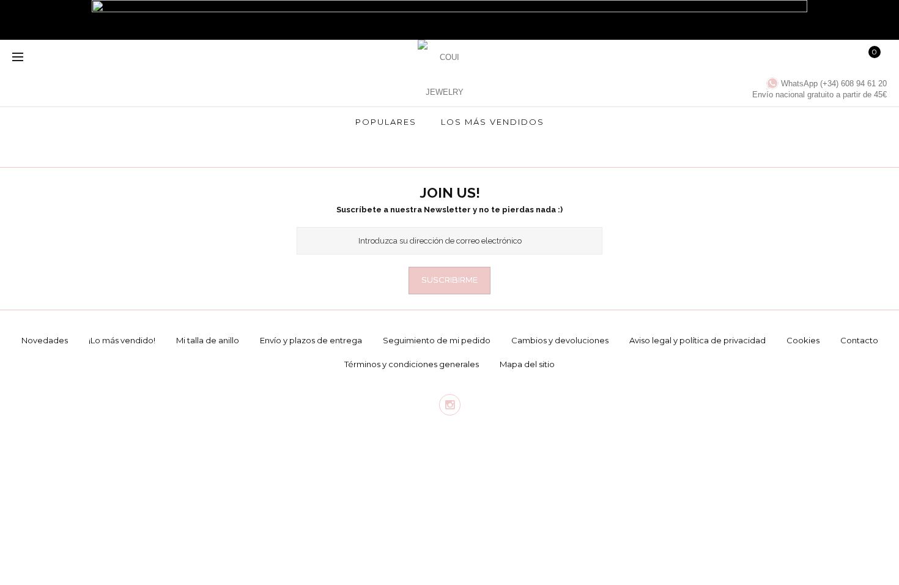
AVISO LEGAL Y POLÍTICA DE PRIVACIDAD (697, 340)
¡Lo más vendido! (122, 340)
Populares (385, 122)
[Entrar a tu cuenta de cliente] (777, 58)
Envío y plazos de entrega (311, 340)
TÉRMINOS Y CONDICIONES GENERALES (411, 364)
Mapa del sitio (527, 364)
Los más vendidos (492, 122)
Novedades (44, 340)
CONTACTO (859, 340)
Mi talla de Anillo (207, 340)
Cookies (802, 340)
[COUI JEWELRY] (445, 67)
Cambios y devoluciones (560, 340)
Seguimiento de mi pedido (436, 340)
